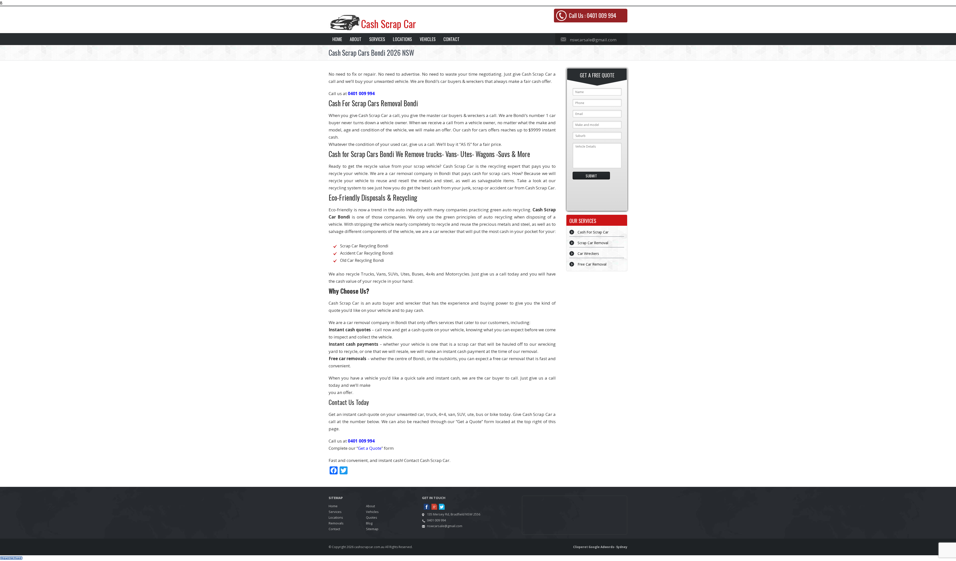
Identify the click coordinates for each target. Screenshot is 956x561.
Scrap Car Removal (593, 242)
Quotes (371, 517)
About (355, 39)
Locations (402, 39)
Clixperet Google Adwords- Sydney (600, 547)
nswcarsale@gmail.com (593, 40)
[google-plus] (434, 507)
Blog (369, 523)
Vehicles (428, 39)
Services (377, 39)
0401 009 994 (361, 93)
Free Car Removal (592, 264)
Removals (336, 523)
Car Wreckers (588, 253)
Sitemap (372, 529)
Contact (451, 39)
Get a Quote (369, 448)
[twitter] (442, 507)
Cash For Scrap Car (593, 232)
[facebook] (427, 507)
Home (337, 39)
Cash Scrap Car (388, 23)
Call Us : (592, 15)
